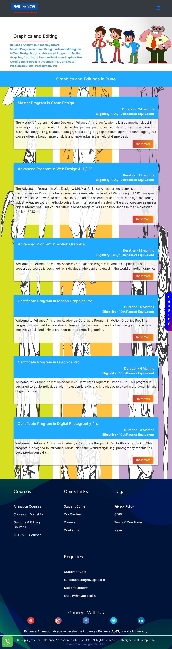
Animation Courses (27, 506)
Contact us (72, 530)
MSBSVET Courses (27, 535)
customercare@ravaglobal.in (84, 580)
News (118, 530)
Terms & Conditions (128, 522)
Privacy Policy (124, 506)
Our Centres (73, 514)
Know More (143, 143)
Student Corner (75, 506)
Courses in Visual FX (28, 514)
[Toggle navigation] (158, 8)
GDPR (118, 514)
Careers (70, 522)
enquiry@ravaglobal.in (80, 596)
